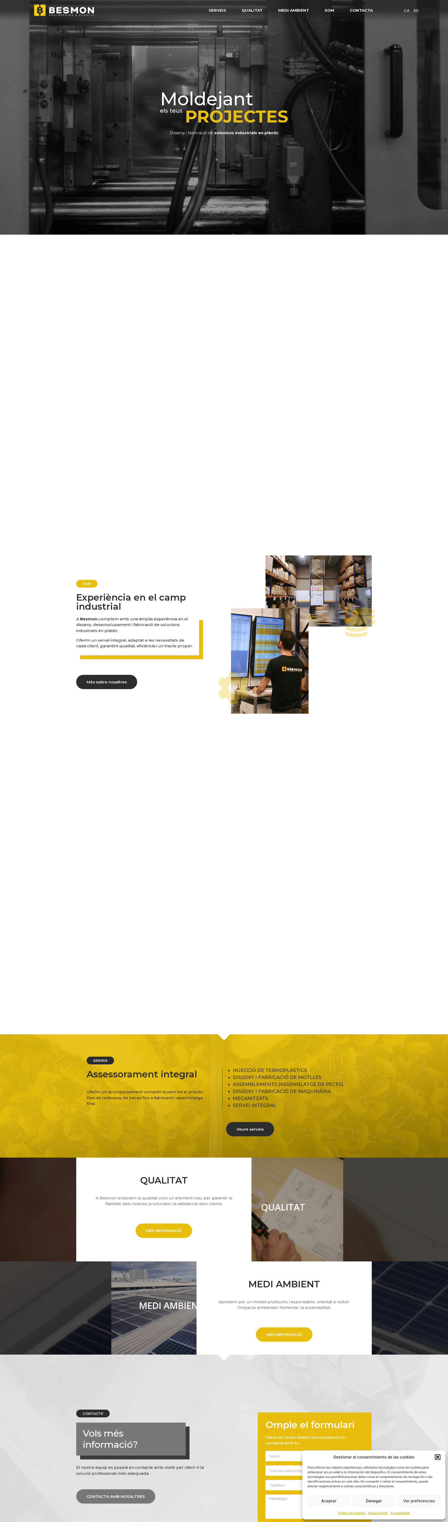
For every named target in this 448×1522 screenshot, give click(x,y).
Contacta (361, 10)
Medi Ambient (293, 10)
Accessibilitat (400, 1513)
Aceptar (329, 1500)
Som (329, 10)
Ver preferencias (419, 1500)
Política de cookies (352, 1513)
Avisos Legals (378, 1513)
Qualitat (252, 10)
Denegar (374, 1500)
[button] (437, 1457)
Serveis (217, 10)
